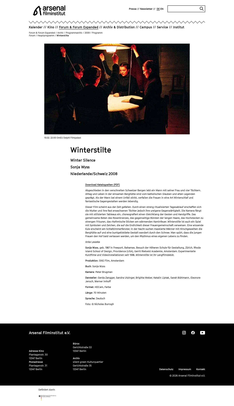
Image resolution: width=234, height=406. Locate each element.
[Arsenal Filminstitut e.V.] (49, 10)
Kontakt (200, 369)
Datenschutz (166, 369)
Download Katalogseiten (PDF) (102, 184)
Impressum (184, 369)
